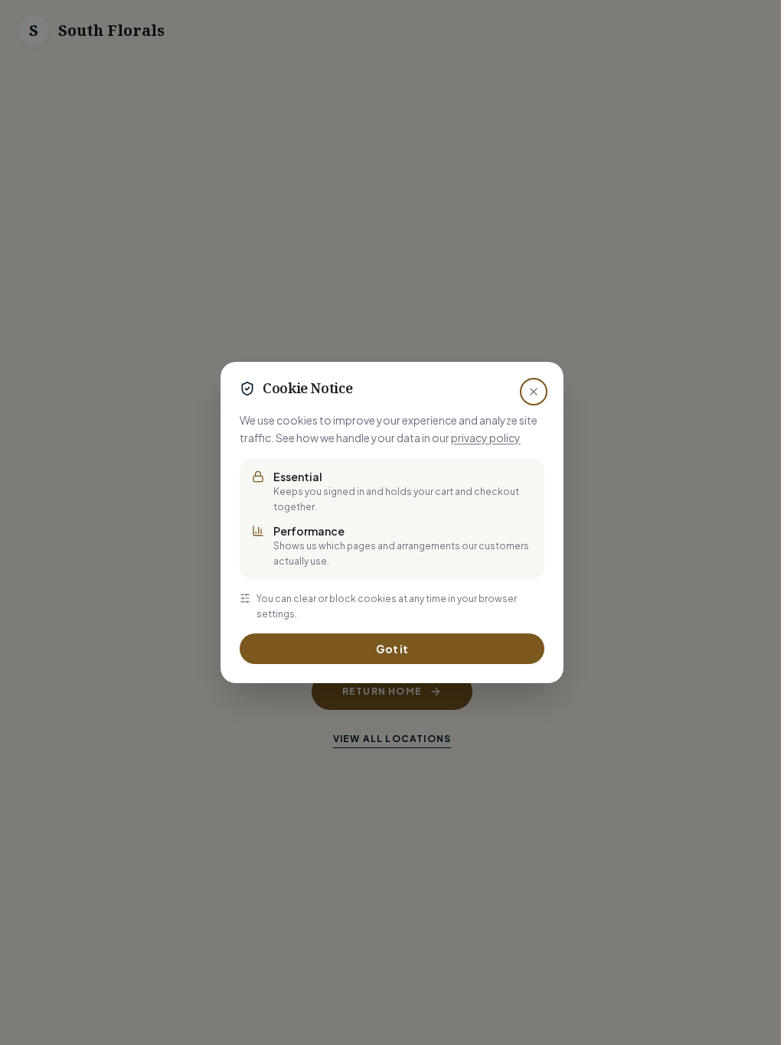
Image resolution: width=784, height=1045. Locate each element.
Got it (392, 649)
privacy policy (486, 437)
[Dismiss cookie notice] (533, 391)
